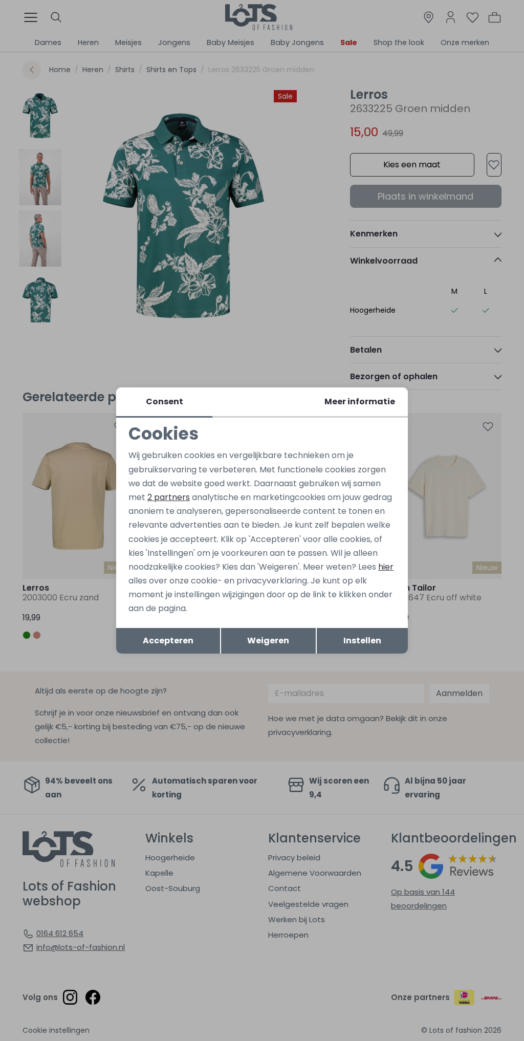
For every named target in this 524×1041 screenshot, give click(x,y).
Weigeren (268, 640)
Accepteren (168, 640)
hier (386, 567)
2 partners (168, 497)
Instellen (362, 640)
